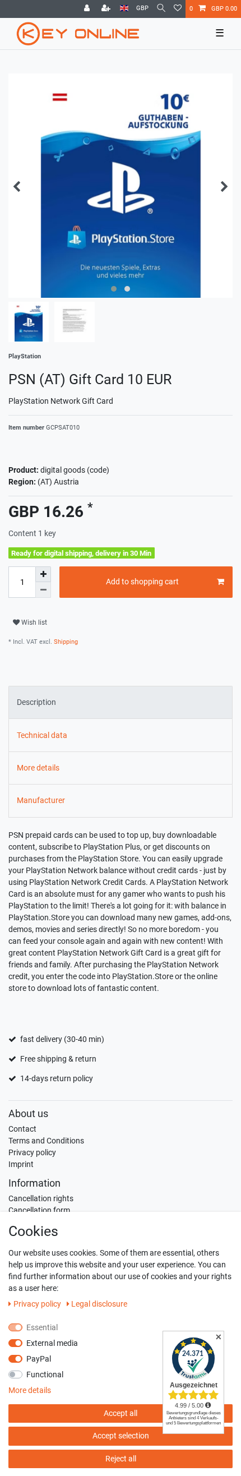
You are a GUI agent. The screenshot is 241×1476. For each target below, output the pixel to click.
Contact (22, 1128)
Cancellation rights (40, 1198)
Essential (42, 1327)
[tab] (120, 702)
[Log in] (88, 9)
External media (52, 1343)
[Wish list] (178, 9)
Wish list (33, 622)
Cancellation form (39, 1210)
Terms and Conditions (46, 1140)
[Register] (107, 9)
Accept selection (120, 1435)
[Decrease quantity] (43, 590)
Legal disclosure (99, 1303)
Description (36, 702)
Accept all (120, 1413)
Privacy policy (32, 1152)
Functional (44, 1374)
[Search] (161, 8)
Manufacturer (41, 800)
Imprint (21, 1164)
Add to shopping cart (142, 581)
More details (38, 767)
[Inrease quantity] (43, 574)
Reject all (120, 1458)
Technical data (42, 735)
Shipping (65, 641)
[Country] (124, 8)
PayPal (38, 1358)
